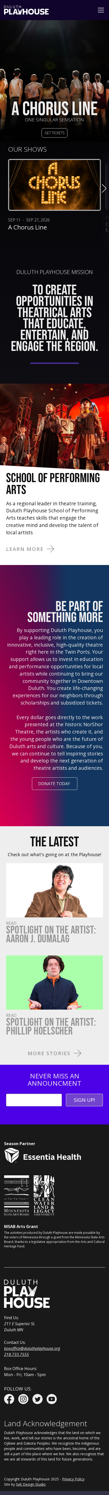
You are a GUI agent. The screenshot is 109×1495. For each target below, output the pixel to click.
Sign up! (84, 1100)
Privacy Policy (73, 1479)
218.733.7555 (16, 1354)
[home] (26, 10)
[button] (100, 10)
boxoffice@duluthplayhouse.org (32, 1348)
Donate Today (54, 783)
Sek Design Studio (31, 1484)
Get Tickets (55, 132)
